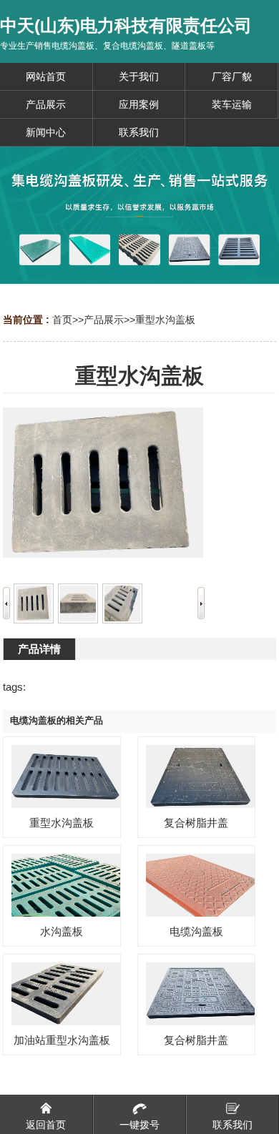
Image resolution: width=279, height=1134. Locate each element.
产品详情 (39, 649)
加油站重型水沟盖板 (62, 1040)
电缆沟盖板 (196, 931)
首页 (62, 319)
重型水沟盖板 (165, 319)
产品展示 (104, 319)
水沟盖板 (61, 931)
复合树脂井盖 (196, 823)
